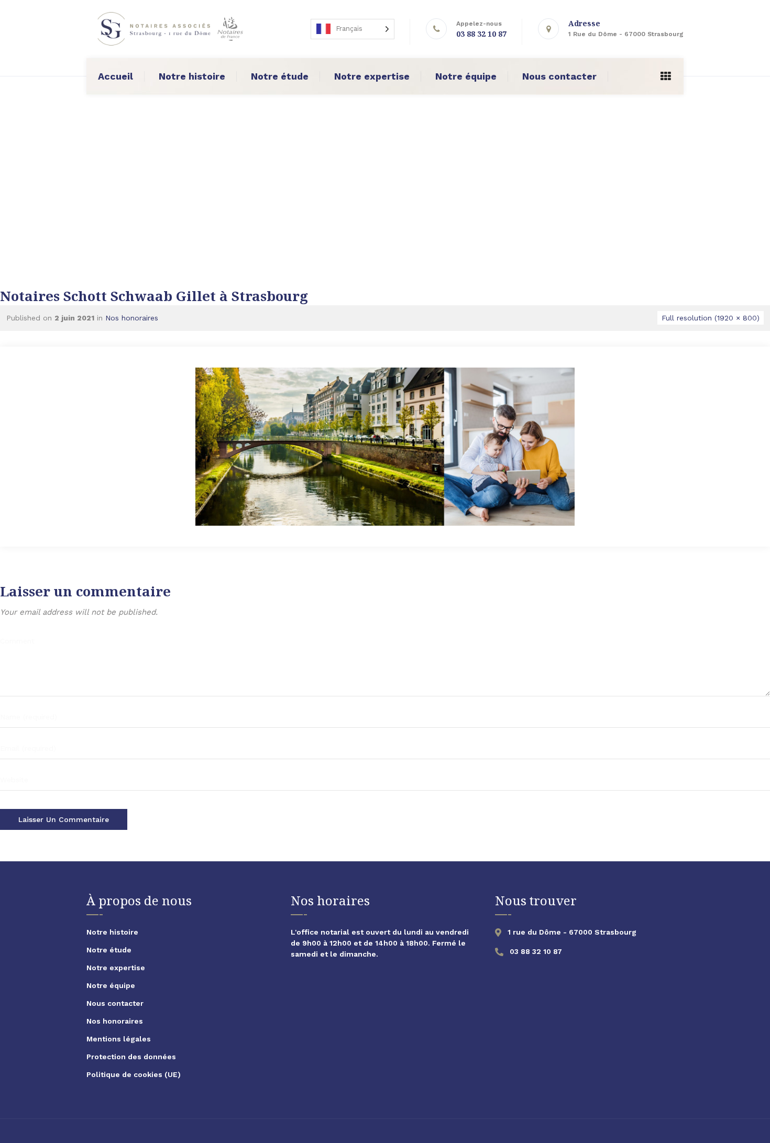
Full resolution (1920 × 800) (711, 318)
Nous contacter (559, 76)
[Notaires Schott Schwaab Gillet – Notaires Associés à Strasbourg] (168, 29)
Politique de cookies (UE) (133, 1074)
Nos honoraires (131, 318)
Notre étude (280, 76)
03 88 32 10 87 (481, 34)
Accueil (115, 76)
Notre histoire (192, 76)
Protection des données (131, 1056)
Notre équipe (466, 76)
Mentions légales (118, 1039)
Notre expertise (372, 76)
